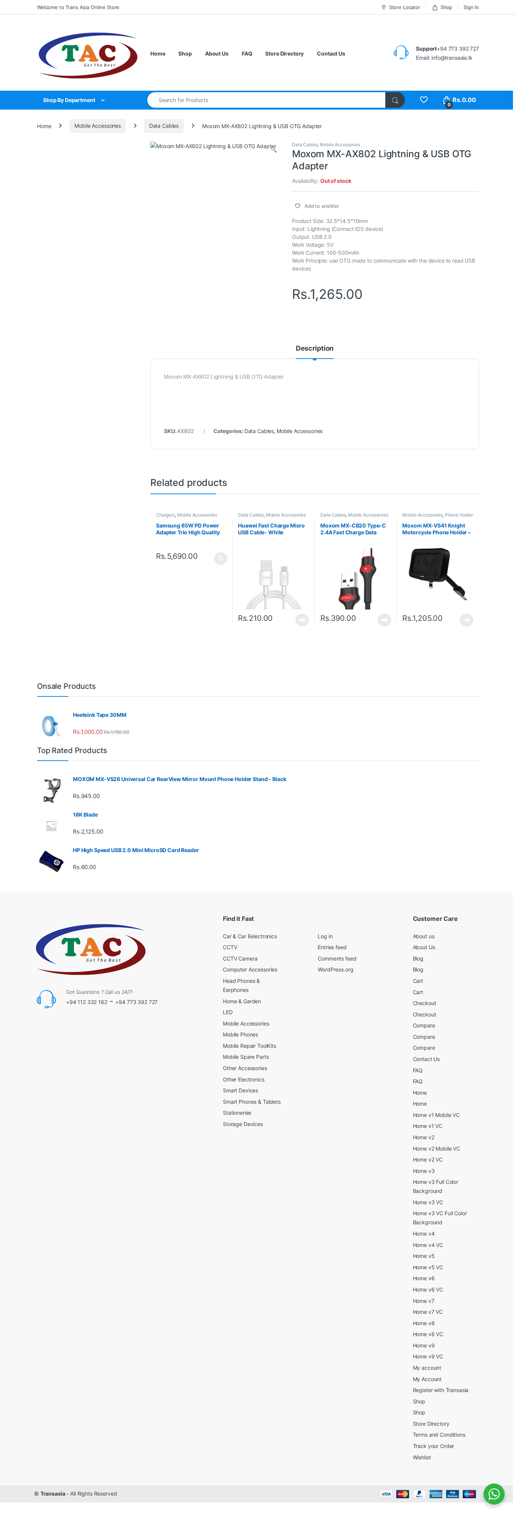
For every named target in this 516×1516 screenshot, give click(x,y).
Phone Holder (459, 515)
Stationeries (237, 1112)
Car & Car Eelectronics (250, 936)
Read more (302, 620)
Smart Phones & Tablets (252, 1101)
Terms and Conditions (439, 1434)
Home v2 (423, 1137)
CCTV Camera (240, 958)
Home (157, 53)
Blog (418, 958)
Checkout (424, 1003)
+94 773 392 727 (136, 1002)
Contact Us (331, 53)
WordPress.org (335, 969)
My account (427, 1367)
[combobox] (266, 100)
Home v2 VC (428, 1159)
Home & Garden (242, 1001)
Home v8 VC (428, 1334)
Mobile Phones (240, 1034)
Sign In (471, 7)
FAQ (247, 53)
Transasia (52, 1493)
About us (423, 936)
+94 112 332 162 (86, 1002)
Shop (446, 7)
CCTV (230, 947)
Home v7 (423, 1301)
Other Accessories (245, 1068)
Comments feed (337, 958)
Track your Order (433, 1446)
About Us (217, 53)
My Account (427, 1379)
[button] (273, 149)
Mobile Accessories (97, 125)
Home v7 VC (428, 1312)
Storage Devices (243, 1124)
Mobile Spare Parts (246, 1056)
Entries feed (332, 947)
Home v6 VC (428, 1289)
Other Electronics (243, 1079)
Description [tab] (315, 348)
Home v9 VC (428, 1356)
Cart (418, 981)
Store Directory (284, 53)
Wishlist (422, 1457)
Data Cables (164, 125)
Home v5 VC (428, 1267)
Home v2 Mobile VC (436, 1148)
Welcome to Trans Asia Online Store (78, 7)
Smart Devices (240, 1090)
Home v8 (424, 1323)
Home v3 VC (428, 1202)
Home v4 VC (428, 1245)
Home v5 (424, 1256)
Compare (424, 1025)
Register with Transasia (441, 1390)
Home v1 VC (428, 1126)
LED (228, 1012)
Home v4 (424, 1233)
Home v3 (424, 1171)
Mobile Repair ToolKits (249, 1046)
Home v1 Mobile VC (436, 1115)
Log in (325, 936)
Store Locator (404, 7)
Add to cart (220, 558)
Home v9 (424, 1345)
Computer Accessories (250, 969)
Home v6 (424, 1278)
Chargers (165, 515)
